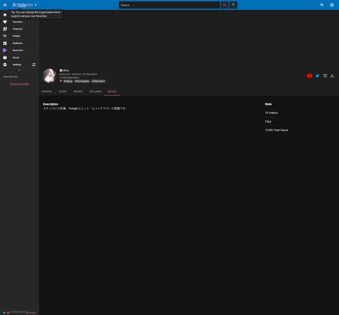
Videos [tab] (47, 91)
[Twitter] (4, 312)
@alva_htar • (65, 74)
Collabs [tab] (95, 91)
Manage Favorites (19, 84)
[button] (34, 65)
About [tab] (112, 91)
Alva (66, 70)
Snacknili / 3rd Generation (84, 74)
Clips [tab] (63, 91)
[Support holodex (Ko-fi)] (8, 312)
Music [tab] (78, 91)
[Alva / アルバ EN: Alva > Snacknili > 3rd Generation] (49, 76)
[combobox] (169, 5)
